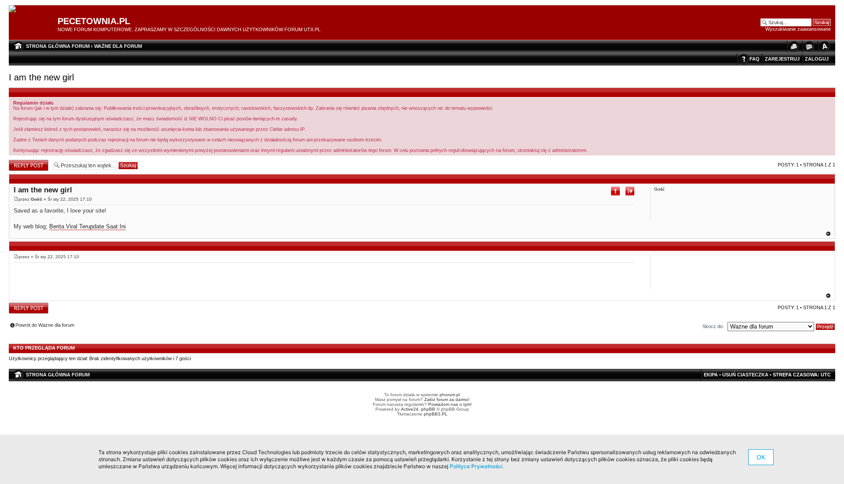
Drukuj (793, 46)
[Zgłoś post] (615, 191)
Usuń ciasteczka (745, 374)
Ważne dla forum (118, 46)
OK (761, 457)
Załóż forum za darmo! (446, 399)
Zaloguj (817, 58)
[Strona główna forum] (15, 9)
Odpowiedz (21, 162)
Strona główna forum (58, 46)
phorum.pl (450, 394)
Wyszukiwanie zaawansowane (798, 29)
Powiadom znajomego (808, 46)
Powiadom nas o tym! (450, 404)
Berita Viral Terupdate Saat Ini (87, 226)
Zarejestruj (782, 58)
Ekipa (711, 374)
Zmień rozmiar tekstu (824, 46)
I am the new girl (41, 77)
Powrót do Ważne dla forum (44, 325)
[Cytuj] (630, 191)
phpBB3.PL (435, 414)
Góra (828, 233)
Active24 (409, 409)
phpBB (428, 409)
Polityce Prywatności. (477, 466)
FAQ (754, 58)
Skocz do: (713, 326)
